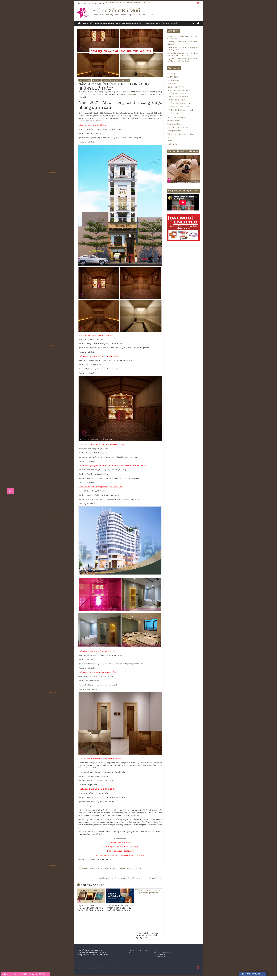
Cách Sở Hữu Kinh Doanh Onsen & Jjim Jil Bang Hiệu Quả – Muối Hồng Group (119, 907)
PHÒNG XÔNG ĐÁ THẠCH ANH (180, 103)
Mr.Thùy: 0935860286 (18, 974)
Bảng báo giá (171, 74)
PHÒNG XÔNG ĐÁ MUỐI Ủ (178, 96)
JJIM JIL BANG (149, 23)
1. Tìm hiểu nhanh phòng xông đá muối (90, 950)
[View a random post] (197, 23)
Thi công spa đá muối (174, 131)
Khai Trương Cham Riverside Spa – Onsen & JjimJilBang (124, 3)
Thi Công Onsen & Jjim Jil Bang (177, 127)
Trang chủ (87, 23)
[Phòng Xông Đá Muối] (83, 8)
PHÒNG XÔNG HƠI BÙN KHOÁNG (181, 110)
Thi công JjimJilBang (173, 124)
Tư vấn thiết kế (124, 80)
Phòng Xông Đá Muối (117, 10)
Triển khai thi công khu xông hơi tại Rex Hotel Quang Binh (147, 935)
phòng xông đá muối (98, 348)
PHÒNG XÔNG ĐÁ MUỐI (110, 80)
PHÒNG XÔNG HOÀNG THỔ (179, 107)
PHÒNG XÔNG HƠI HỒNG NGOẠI (106, 23)
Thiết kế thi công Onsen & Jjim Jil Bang (180, 134)
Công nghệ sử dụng (173, 80)
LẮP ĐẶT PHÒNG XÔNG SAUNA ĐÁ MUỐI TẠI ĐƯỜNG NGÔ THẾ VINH (130, 878)
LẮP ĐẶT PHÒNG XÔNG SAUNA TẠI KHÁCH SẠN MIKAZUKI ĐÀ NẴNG (109, 868)
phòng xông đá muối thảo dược (98, 369)
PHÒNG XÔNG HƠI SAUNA (131, 23)
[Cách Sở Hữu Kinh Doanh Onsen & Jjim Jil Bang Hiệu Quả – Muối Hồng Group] (120, 890)
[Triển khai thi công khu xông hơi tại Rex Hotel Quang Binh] (149, 890)
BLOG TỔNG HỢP (162, 23)
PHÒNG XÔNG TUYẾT (176, 113)
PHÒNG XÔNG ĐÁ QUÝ (177, 100)
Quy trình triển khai (173, 121)
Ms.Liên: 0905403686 (40, 974)
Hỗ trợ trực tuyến (251, 973)
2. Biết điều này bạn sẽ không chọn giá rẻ (91, 952)
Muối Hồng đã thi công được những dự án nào (142, 94)
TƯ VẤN (169, 141)
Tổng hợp (170, 137)
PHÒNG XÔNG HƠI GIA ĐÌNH (177, 87)
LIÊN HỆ (174, 23)
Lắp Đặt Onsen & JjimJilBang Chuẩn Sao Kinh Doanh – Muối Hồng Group (90, 907)
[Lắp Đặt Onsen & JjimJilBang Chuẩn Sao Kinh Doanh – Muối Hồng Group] (91, 890)
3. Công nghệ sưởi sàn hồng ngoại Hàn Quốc (92, 954)
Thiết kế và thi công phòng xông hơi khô (99, 780)
